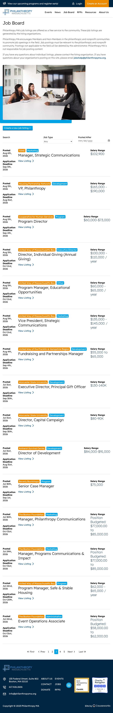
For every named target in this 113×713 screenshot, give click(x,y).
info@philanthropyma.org (22, 693)
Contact (46, 684)
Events (48, 12)
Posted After (84, 137)
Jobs (58, 684)
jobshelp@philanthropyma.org (90, 57)
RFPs (79, 12)
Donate (45, 689)
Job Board (68, 12)
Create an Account (97, 3)
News (58, 12)
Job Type (48, 137)
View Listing (24, 161)
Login (79, 3)
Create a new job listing (16, 128)
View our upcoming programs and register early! (33, 3)
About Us (104, 12)
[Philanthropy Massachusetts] (81, 685)
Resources (90, 12)
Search (6, 137)
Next (70, 651)
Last (81, 651)
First (32, 651)
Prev (43, 651)
